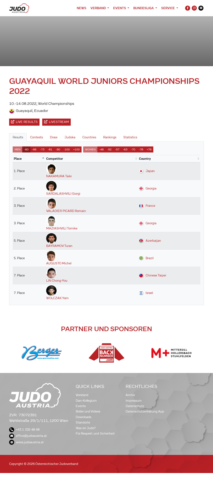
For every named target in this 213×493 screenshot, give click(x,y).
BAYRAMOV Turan (59, 246)
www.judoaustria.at (30, 442)
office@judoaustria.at (31, 436)
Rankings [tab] (109, 137)
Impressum (134, 401)
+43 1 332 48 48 (28, 429)
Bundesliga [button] (144, 8)
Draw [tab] (53, 137)
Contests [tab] (36, 137)
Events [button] (120, 8)
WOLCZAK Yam (57, 298)
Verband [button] (98, 8)
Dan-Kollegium (86, 401)
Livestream (59, 122)
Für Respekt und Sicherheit (95, 433)
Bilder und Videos (88, 411)
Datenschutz (135, 406)
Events (81, 406)
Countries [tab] (89, 137)
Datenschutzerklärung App (145, 411)
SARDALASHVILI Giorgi (63, 194)
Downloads (83, 417)
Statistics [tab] (130, 137)
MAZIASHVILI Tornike (61, 228)
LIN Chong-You (56, 280)
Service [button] (168, 8)
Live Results (27, 122)
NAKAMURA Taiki (59, 176)
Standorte (83, 422)
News (81, 8)
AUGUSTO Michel (58, 263)
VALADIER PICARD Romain (66, 211)
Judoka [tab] (69, 137)
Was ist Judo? (86, 428)
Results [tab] (18, 137)
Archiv (130, 395)
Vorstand (82, 395)
